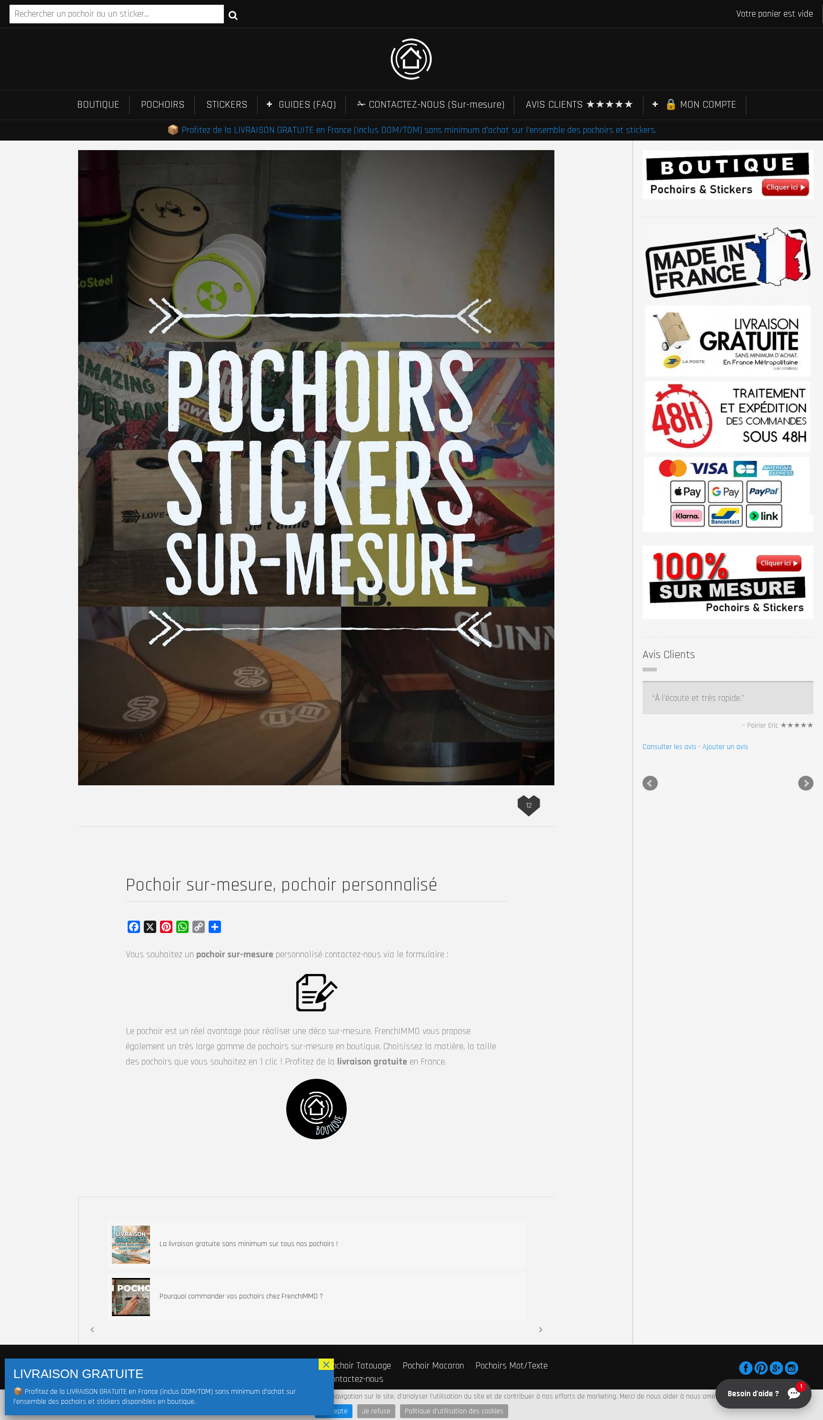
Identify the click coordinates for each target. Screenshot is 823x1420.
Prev (650, 1029)
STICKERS (227, 105)
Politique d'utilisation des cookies (454, 1411)
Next (805, 1029)
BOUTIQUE (98, 105)
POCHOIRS (163, 105)
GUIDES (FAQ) (307, 105)
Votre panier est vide (774, 14)
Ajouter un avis (725, 993)
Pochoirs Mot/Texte (511, 1365)
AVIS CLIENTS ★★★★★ (579, 105)
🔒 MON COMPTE (700, 105)
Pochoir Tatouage (359, 1365)
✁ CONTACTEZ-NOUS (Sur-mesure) (430, 105)
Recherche (233, 15)
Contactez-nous (354, 1379)
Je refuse (376, 1411)
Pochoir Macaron (433, 1365)
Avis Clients (668, 655)
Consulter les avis (669, 993)
